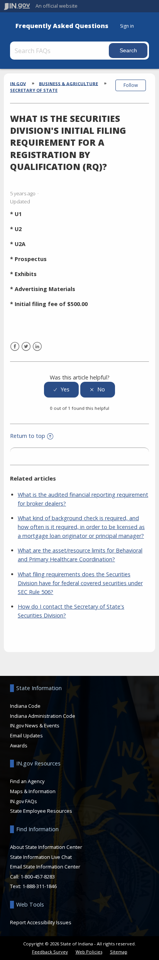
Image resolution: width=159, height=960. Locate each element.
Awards (18, 745)
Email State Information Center (45, 867)
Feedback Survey (50, 952)
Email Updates (26, 735)
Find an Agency (27, 781)
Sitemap (118, 952)
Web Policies (89, 952)
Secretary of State (34, 90)
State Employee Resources (41, 811)
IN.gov (18, 83)
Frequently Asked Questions (61, 26)
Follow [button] (130, 85)
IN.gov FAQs (23, 801)
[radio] (61, 390)
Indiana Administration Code (42, 716)
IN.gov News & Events (34, 725)
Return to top (27, 435)
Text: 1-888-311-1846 (33, 886)
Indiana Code (25, 706)
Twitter (26, 346)
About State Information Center (46, 847)
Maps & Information (33, 791)
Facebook (15, 346)
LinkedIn (37, 346)
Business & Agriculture (68, 83)
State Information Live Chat (41, 857)
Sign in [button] (127, 26)
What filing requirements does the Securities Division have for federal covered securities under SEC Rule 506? (80, 583)
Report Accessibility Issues (40, 922)
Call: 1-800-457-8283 (32, 876)
